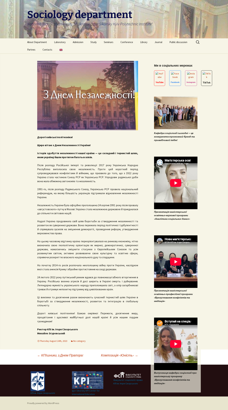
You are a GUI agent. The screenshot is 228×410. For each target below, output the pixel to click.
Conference (127, 42)
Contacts (47, 49)
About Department (37, 42)
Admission (78, 42)
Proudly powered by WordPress (43, 403)
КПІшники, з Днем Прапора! (60, 355)
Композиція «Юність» (119, 355)
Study (93, 42)
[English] (61, 49)
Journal (158, 42)
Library (143, 42)
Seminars (108, 42)
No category (79, 340)
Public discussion (178, 42)
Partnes (31, 49)
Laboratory (60, 42)
